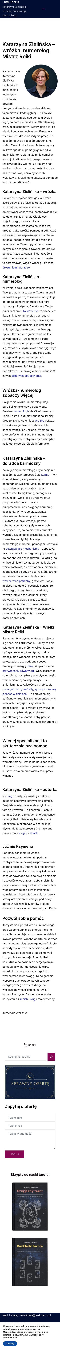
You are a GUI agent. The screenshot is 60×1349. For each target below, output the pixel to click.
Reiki (30, 666)
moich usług (28, 999)
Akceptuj (10, 1343)
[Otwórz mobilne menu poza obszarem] (44, 9)
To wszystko (31, 311)
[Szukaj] (51, 1057)
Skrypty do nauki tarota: (30, 1175)
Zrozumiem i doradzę (16, 267)
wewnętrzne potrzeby (16, 581)
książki (23, 833)
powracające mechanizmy (22, 548)
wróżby (39, 420)
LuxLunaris (10, 2)
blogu (10, 796)
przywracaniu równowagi (18, 670)
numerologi (20, 411)
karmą (45, 474)
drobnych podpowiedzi (26, 375)
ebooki (34, 833)
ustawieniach (10, 1337)
